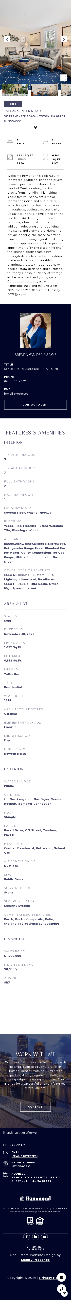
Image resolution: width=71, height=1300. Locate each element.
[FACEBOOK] (26, 1236)
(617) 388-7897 (15, 381)
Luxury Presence (35, 1260)
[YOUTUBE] (44, 1236)
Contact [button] (35, 1106)
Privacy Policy (51, 1278)
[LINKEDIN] (35, 1236)
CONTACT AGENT (35, 404)
